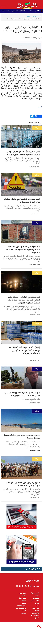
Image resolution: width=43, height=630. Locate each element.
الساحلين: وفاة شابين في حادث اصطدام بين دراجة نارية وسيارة (22, 200)
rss (25, 586)
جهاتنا (28, 16)
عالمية (37, 611)
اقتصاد (37, 596)
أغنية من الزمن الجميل (34, 617)
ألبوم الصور (22, 593)
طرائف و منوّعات (21, 608)
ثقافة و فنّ (22, 598)
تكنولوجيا (36, 598)
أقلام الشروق (35, 593)
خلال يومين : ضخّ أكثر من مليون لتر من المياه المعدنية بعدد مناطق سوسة (23, 153)
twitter (31, 586)
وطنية (24, 596)
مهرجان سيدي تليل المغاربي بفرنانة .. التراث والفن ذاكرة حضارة (23, 484)
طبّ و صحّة (35, 608)
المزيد (3, 6)
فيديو (24, 611)
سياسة (23, 613)
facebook (28, 586)
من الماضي (35, 613)
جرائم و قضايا (35, 601)
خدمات (24, 603)
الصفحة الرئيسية (36, 16)
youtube (19, 586)
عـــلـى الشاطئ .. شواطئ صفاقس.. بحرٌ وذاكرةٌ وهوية (22, 436)
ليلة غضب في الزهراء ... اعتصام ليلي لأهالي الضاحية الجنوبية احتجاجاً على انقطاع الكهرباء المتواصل (24, 300)
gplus (22, 586)
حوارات (37, 603)
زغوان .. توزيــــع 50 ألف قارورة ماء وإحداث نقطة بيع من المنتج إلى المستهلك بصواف (24, 350)
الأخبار (38, 10)
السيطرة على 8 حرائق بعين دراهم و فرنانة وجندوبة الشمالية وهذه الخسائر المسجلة (22, 249)
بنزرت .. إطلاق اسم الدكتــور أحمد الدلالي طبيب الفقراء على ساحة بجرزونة (22, 394)
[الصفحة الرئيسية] (27, 4)
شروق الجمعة (21, 606)
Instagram (17, 586)
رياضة (37, 606)
